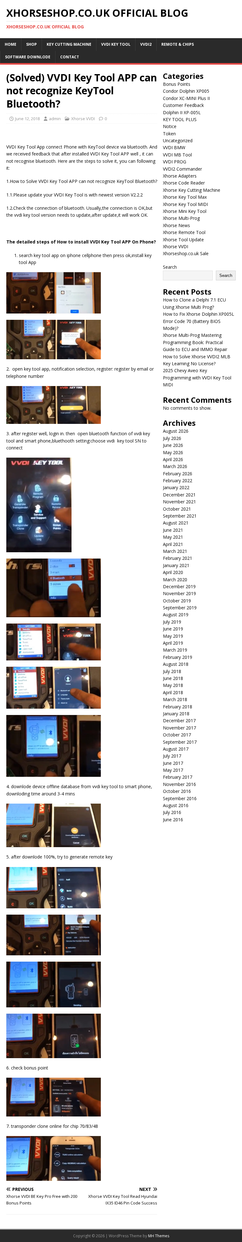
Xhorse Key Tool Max (185, 197)
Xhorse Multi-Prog (181, 218)
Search (170, 267)
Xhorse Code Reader (184, 183)
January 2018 (176, 714)
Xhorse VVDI (83, 118)
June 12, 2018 (27, 118)
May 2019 (173, 636)
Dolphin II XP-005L (182, 112)
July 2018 (172, 671)
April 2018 (173, 692)
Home (10, 44)
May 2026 (173, 452)
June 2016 (173, 820)
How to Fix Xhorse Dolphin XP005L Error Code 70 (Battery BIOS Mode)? (198, 321)
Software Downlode (27, 57)
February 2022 (177, 480)
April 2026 (173, 459)
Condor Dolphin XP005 (186, 91)
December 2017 (179, 721)
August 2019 (175, 615)
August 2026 (175, 431)
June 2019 (173, 629)
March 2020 (175, 580)
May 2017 (173, 770)
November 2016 (179, 784)
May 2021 (173, 537)
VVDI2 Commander (182, 169)
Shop (31, 44)
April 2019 (173, 643)
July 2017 (172, 756)
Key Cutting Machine (69, 44)
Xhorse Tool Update (183, 240)
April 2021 (173, 544)
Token (169, 134)
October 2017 (177, 735)
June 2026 (173, 445)
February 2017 (177, 777)
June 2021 (173, 530)
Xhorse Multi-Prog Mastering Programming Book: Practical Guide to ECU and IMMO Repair (195, 342)
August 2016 (175, 805)
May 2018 (173, 685)
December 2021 (179, 495)
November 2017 (179, 728)
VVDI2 (146, 44)
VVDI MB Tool (177, 155)
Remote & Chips (177, 44)
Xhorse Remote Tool (184, 232)
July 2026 (172, 438)
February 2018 (177, 707)
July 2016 (172, 812)
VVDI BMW (174, 147)
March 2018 (175, 699)
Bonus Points (176, 84)
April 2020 (173, 572)
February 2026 (177, 474)
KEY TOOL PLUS (180, 119)
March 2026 (175, 466)
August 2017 (175, 749)
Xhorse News (176, 225)
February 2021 (177, 558)
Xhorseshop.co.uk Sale (186, 253)
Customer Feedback (183, 105)
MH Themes (158, 1236)
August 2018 (175, 664)
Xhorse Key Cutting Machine (191, 190)
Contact (69, 57)
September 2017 (180, 742)
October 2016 (177, 791)
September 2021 (180, 516)
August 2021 (175, 523)
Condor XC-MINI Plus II (186, 98)
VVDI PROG (174, 162)
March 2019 (175, 650)
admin (55, 118)
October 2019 (177, 601)
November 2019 (179, 593)
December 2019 (179, 586)
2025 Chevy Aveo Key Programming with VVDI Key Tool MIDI (197, 377)
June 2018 (173, 678)
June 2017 (173, 763)
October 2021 (177, 509)
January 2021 (176, 565)
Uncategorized (178, 141)
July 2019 (172, 622)
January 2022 (176, 487)
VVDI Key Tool (115, 44)
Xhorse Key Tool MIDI (185, 204)
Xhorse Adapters (180, 176)
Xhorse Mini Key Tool (184, 211)
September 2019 (180, 608)
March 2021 (175, 551)
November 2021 (179, 502)
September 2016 (180, 798)
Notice (169, 126)
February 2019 (177, 657)
